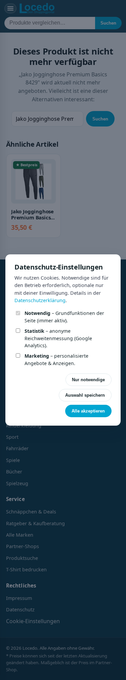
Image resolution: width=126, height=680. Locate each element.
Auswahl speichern (85, 395)
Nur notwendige (88, 379)
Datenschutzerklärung (40, 300)
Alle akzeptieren (88, 411)
